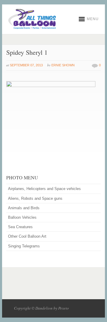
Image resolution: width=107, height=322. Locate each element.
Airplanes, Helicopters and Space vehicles (44, 188)
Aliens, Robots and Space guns (35, 198)
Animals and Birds (24, 208)
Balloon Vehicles (22, 217)
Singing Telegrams (24, 246)
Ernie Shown (63, 65)
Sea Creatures (20, 227)
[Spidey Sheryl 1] (50, 86)
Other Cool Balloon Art (27, 236)
